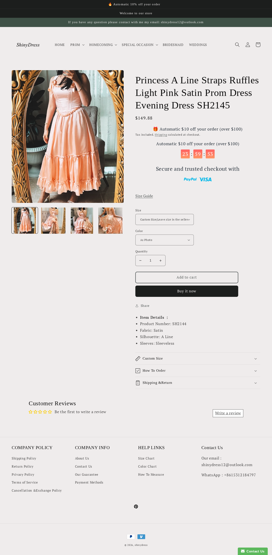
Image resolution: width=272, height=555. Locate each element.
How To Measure (151, 474)
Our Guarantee (87, 474)
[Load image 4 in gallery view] (110, 221)
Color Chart (147, 466)
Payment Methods (89, 482)
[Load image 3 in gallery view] (82, 221)
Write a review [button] (228, 413)
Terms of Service (25, 482)
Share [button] (145, 305)
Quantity (141, 251)
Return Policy (23, 466)
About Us (82, 458)
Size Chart (146, 458)
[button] (77, 45)
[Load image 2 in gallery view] (53, 221)
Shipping (161, 135)
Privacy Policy (23, 474)
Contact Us (83, 466)
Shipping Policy (24, 458)
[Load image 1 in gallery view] (25, 221)
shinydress (141, 545)
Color (139, 231)
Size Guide (144, 196)
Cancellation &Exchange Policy (37, 490)
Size (138, 210)
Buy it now (186, 291)
